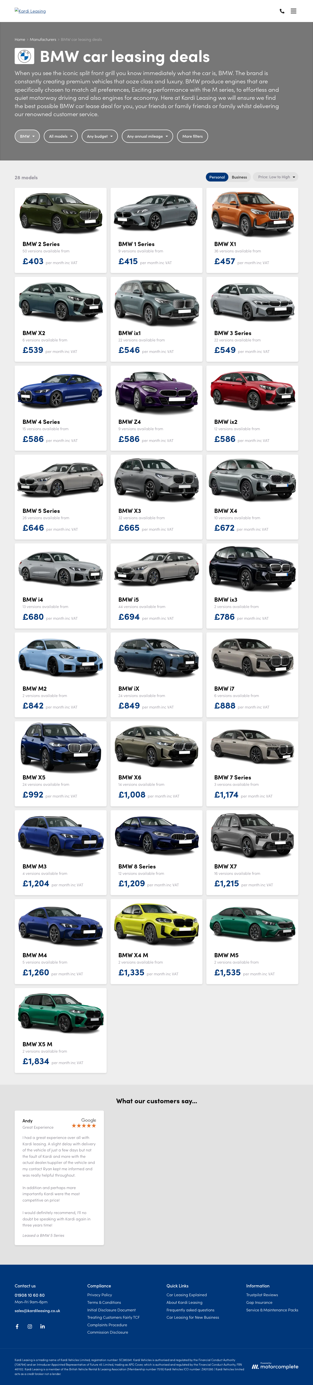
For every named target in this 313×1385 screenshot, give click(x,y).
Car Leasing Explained (187, 1294)
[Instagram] (29, 1327)
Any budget (97, 136)
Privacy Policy (99, 1294)
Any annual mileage (145, 136)
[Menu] (293, 11)
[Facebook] (17, 1327)
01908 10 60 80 (30, 1295)
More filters (192, 136)
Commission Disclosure (107, 1332)
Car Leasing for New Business (193, 1317)
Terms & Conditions (104, 1302)
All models (58, 136)
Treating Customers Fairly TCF (113, 1317)
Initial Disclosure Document (111, 1309)
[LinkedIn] (42, 1327)
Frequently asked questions (190, 1309)
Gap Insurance (259, 1302)
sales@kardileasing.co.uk (37, 1310)
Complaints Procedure (107, 1324)
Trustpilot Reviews (262, 1294)
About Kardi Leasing (184, 1302)
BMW (25, 136)
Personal (217, 177)
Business (239, 177)
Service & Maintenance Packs (272, 1309)
